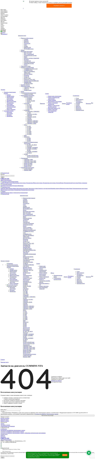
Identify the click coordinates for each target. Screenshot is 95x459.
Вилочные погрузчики (29, 211)
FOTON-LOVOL (27, 282)
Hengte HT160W (27, 350)
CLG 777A (25, 294)
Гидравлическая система (29, 215)
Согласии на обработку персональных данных (46, 414)
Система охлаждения (28, 223)
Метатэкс (25, 202)
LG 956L (25, 318)
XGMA (25, 340)
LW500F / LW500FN (28, 338)
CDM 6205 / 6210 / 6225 (29, 347)
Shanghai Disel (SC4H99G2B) (26, 245)
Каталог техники (5, 418)
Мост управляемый (28, 214)
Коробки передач (27, 267)
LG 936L (25, 316)
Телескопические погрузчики (27, 276)
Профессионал (26, 272)
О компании (4, 429)
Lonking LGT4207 (27, 278)
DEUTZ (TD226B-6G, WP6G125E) (28, 236)
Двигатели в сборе (27, 228)
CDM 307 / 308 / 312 (28, 270)
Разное (24, 226)
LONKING (26, 295)
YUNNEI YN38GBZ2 (28, 264)
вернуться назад (57, 382)
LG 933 (25, 311)
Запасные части (5, 419)
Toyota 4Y (25, 240)
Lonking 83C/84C (27, 355)
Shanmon (25, 200)
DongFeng (25, 239)
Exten (24, 204)
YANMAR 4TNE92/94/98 (29, 254)
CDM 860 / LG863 (27, 308)
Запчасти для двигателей (29, 230)
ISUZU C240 (26, 242)
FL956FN (25, 284)
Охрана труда (4, 434)
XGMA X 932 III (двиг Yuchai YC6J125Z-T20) (28, 343)
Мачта (24, 216)
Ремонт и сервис (5, 421)
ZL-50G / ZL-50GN (28, 331)
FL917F (25, 287)
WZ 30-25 (25, 332)
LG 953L (25, 312)
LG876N (25, 303)
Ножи (24, 274)
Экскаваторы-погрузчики (29, 354)
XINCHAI (25, 252)
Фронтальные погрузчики (26, 280)
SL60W (25, 326)
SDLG (24, 310)
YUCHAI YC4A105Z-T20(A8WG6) (28, 260)
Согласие (57, 454)
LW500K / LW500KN (28, 334)
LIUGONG (26, 288)
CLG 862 (25, 291)
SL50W (25, 324)
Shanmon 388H (26, 356)
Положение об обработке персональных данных (13, 430)
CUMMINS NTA (27, 234)
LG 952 (25, 315)
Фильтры (25, 220)
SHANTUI (25, 322)
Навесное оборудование (29, 198)
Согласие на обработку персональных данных (12, 431)
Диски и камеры (27, 227)
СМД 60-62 (26, 266)
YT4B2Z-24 (26, 258)
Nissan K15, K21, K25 (28, 243)
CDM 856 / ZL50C (27, 302)
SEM (24, 320)
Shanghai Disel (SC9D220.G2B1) (27, 248)
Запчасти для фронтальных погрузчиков (26, 329)
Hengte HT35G (26, 352)
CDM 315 (25, 271)
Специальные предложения (8, 426)
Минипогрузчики (27, 268)
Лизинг (2, 423)
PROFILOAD (26, 207)
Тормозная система (28, 224)
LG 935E (25, 319)
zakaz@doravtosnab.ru (6, 180)
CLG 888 (25, 292)
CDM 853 (25, 304)
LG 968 (25, 314)
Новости (3, 435)
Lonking (25, 199)
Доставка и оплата (5, 425)
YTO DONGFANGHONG (28, 256)
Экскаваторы (26, 344)
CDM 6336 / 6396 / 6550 (29, 348)
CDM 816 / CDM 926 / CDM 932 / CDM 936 (28, 307)
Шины (24, 210)
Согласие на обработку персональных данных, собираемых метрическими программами (23, 433)
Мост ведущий (27, 212)
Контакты (3, 437)
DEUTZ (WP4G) (27, 238)
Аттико (25, 206)
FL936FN (25, 283)
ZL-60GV (25, 339)
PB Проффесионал (27, 208)
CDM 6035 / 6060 (27, 346)
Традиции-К (26, 203)
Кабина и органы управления (27, 218)
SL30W (25, 323)
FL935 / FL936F (27, 286)
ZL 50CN (25, 290)
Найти (2, 177)
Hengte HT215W (27, 351)
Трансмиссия (26, 222)
